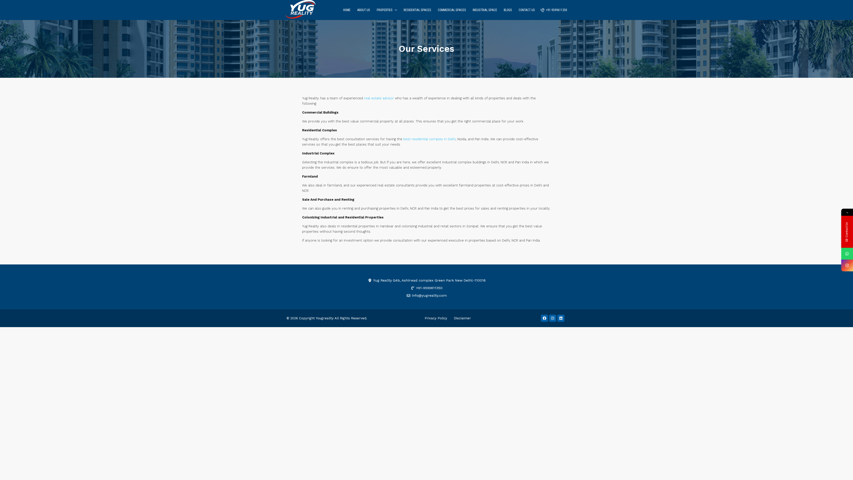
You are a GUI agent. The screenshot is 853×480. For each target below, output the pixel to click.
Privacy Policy (436, 318)
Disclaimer (462, 318)
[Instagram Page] (847, 265)
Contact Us (527, 10)
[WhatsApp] (847, 254)
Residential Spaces (417, 10)
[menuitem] (553, 10)
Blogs (508, 10)
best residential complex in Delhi (429, 139)
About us (363, 10)
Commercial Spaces (452, 10)
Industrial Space (485, 10)
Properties (385, 10)
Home (347, 10)
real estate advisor (379, 98)
